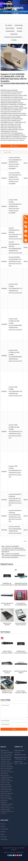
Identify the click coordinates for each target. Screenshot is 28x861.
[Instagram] (15, 855)
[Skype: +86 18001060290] (25, 226)
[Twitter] (10, 855)
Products (3, 826)
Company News (4, 829)
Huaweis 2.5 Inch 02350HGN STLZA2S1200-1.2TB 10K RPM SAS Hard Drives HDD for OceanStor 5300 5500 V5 (13, 555)
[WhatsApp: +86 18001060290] (25, 231)
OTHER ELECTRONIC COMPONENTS (13, 37)
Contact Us (3, 836)
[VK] (19, 855)
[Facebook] (8, 855)
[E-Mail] (21, 855)
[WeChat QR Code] (25, 236)
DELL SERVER (8, 25)
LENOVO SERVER (10, 28)
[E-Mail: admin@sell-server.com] (25, 240)
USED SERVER (14, 34)
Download (3, 831)
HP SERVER (19, 28)
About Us (3, 823)
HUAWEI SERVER (19, 25)
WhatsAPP (23, 754)
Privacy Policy (4, 839)
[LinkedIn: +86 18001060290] (25, 222)
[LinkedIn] (12, 855)
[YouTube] (17, 855)
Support (3, 834)
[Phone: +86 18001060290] (25, 217)
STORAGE (14, 40)
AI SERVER (19, 31)
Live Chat (15, 146)
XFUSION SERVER (10, 31)
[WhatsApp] (14, 855)
